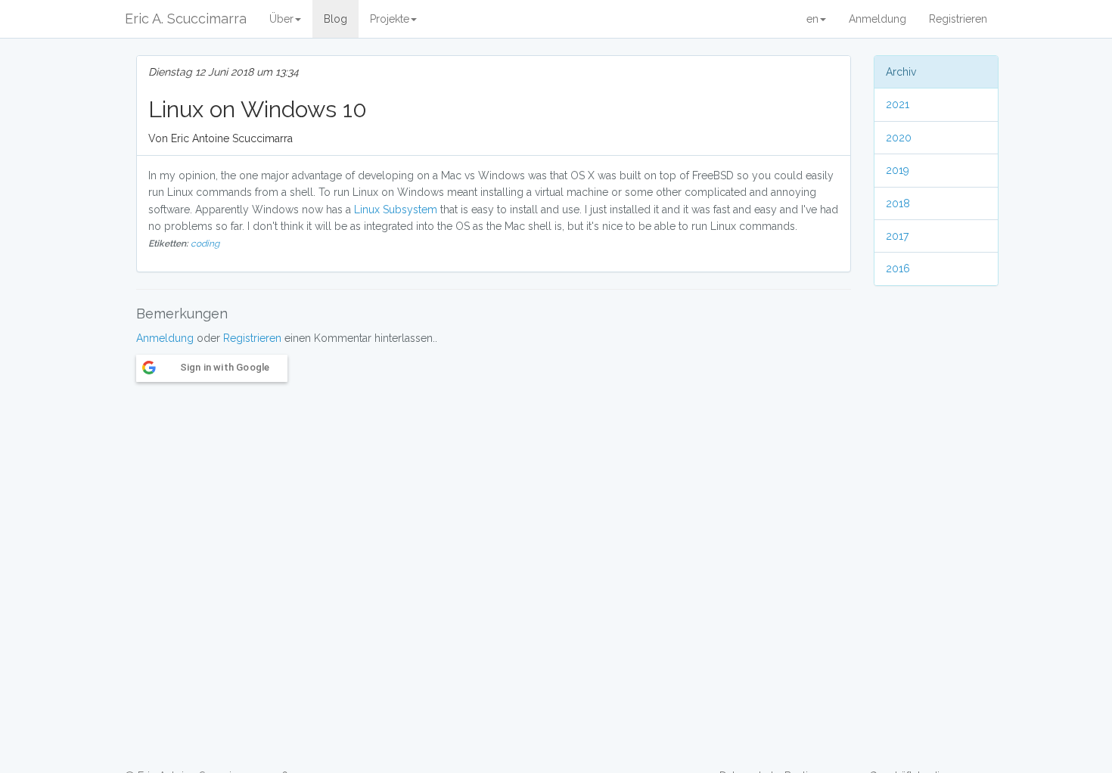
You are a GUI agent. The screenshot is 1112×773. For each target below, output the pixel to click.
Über (281, 19)
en (812, 19)
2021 (897, 104)
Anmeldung (877, 19)
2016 (898, 268)
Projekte (389, 19)
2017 (897, 236)
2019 (897, 170)
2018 (898, 203)
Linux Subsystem (395, 209)
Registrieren (958, 19)
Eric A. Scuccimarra (186, 18)
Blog (335, 19)
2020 (899, 138)
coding (205, 243)
